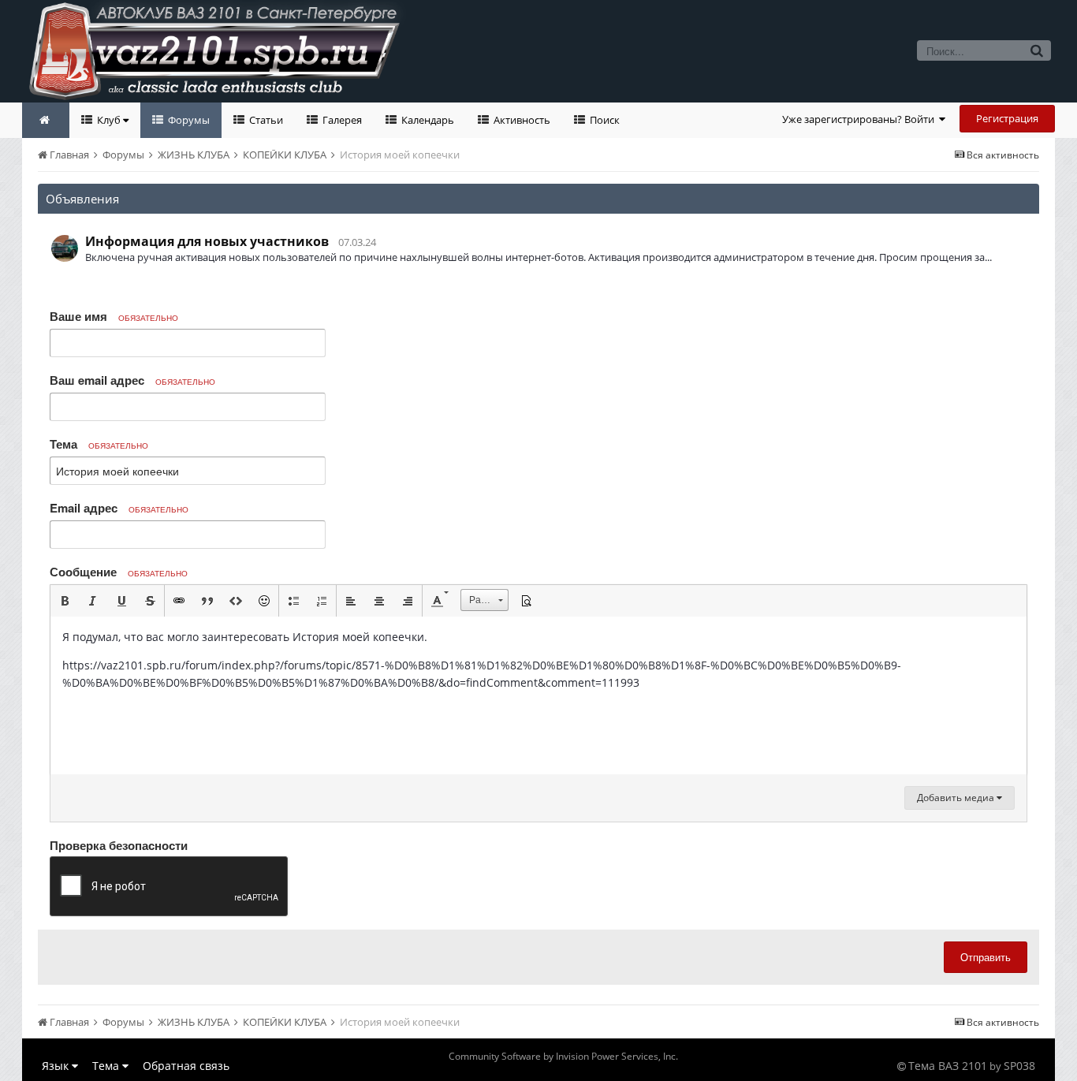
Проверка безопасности (119, 844)
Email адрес (119, 507)
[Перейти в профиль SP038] (64, 248)
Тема (99, 444)
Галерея (341, 120)
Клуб (109, 120)
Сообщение (119, 571)
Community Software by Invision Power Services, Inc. (563, 1056)
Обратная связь (186, 1065)
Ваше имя (114, 316)
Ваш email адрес (132, 380)
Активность (520, 120)
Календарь (426, 120)
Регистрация (1007, 118)
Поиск (603, 120)
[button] (64, 601)
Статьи (265, 120)
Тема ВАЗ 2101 (947, 1065)
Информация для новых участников (207, 241)
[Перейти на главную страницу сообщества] (45, 120)
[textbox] (538, 695)
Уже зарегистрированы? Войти (860, 119)
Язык (57, 1065)
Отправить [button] (985, 956)
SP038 (1019, 1065)
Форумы (188, 120)
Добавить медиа (957, 797)
